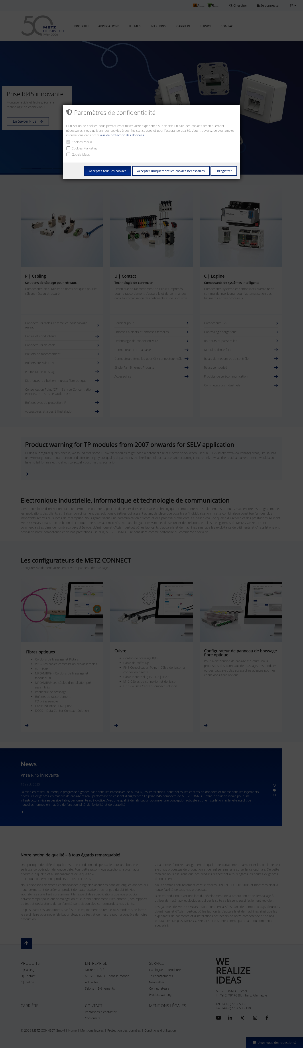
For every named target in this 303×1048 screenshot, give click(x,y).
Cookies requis (82, 142)
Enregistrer (223, 171)
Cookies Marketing (84, 148)
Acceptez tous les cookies (107, 171)
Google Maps (81, 154)
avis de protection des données (122, 135)
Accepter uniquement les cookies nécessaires (171, 171)
